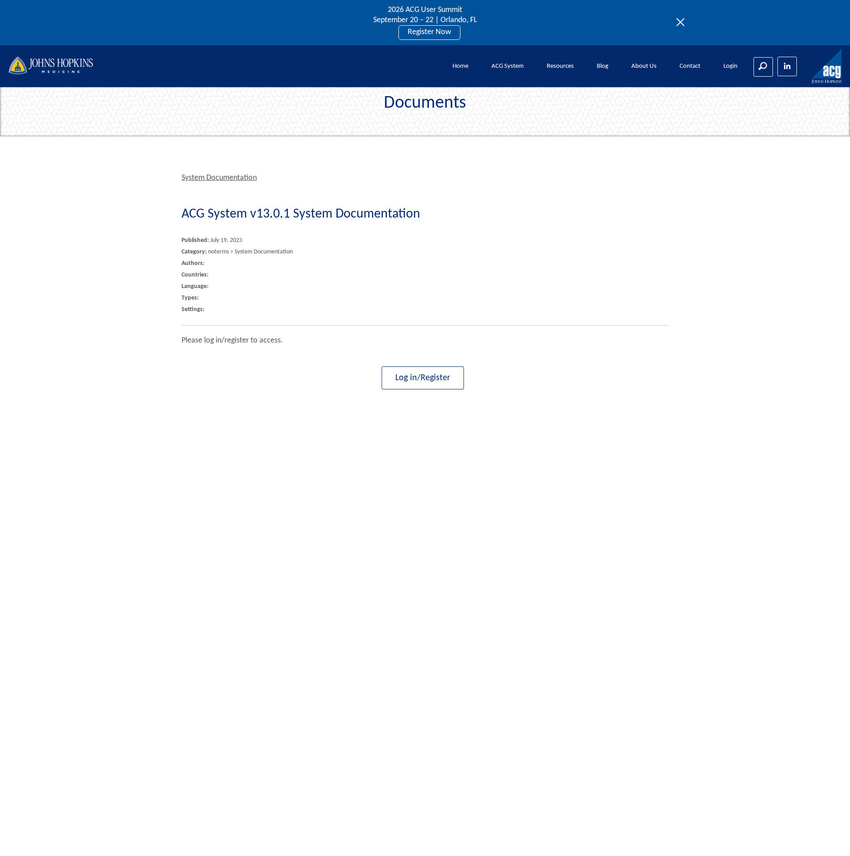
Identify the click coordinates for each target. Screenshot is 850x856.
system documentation (219, 178)
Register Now (429, 32)
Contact (690, 66)
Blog (602, 66)
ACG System (507, 66)
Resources (560, 66)
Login (730, 66)
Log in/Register (422, 378)
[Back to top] (828, 838)
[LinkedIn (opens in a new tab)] (787, 66)
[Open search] (763, 67)
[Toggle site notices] (683, 22)
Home (460, 66)
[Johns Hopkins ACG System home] (827, 66)
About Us (644, 66)
